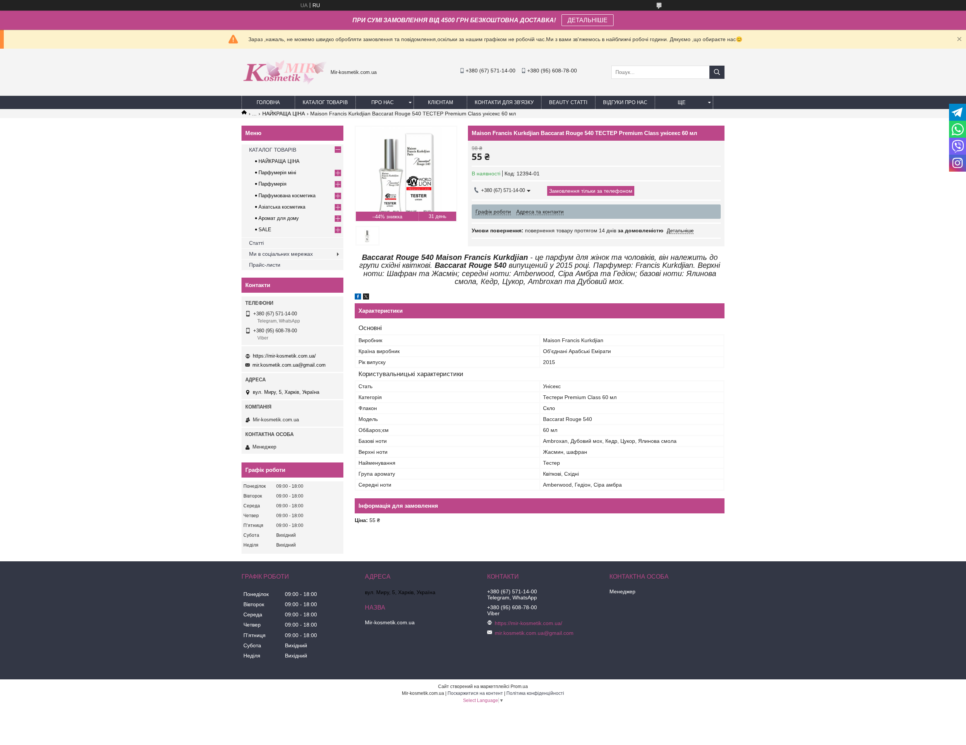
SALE (264, 229)
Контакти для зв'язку (504, 102)
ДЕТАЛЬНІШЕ (588, 20)
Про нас (382, 102)
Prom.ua (519, 686)
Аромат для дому (278, 218)
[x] (366, 298)
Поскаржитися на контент (475, 693)
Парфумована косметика (286, 195)
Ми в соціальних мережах (281, 254)
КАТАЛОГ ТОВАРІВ (325, 102)
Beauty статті (568, 102)
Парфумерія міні (277, 172)
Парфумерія (272, 184)
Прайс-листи (264, 265)
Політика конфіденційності (535, 693)
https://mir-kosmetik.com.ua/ (284, 356)
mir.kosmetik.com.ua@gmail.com (289, 365)
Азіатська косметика (281, 207)
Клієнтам (440, 102)
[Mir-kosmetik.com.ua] (284, 87)
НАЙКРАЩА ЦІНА (283, 114)
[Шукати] (716, 72)
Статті (256, 243)
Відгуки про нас (625, 102)
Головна (268, 102)
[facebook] (358, 298)
